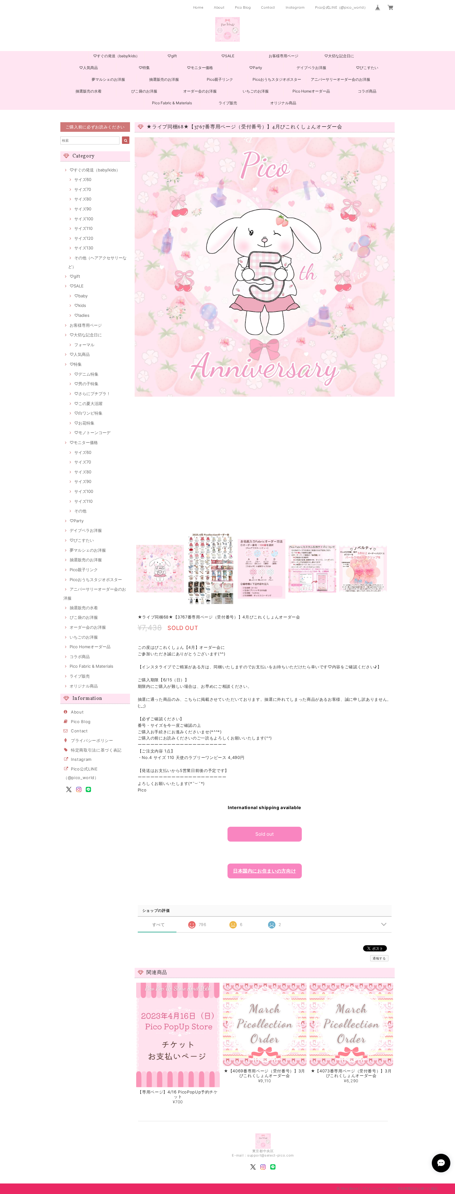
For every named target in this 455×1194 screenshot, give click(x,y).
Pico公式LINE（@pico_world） (341, 7)
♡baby (81, 295)
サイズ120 (83, 238)
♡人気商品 (88, 67)
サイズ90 (82, 208)
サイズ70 (82, 189)
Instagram (295, 7)
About (219, 7)
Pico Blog (243, 7)
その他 (80, 510)
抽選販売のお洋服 (164, 79)
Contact (268, 7)
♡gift (172, 56)
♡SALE (227, 56)
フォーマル (84, 344)
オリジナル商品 (283, 103)
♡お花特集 (84, 422)
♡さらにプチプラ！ (92, 393)
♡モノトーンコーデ (92, 432)
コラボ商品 (367, 91)
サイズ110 (83, 228)
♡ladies (81, 315)
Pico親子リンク (220, 79)
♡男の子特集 (86, 383)
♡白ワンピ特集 (88, 413)
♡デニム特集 (86, 374)
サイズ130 (83, 247)
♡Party (255, 67)
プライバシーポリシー (92, 740)
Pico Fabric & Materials (172, 103)
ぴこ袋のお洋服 (144, 91)
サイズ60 (82, 179)
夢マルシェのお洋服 (108, 79)
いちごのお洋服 (256, 91)
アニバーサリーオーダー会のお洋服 (340, 79)
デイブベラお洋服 (311, 67)
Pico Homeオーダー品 (311, 91)
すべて (158, 925)
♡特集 (144, 67)
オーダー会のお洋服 (200, 91)
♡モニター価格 (200, 67)
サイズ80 (82, 198)
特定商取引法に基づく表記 (96, 750)
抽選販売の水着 (89, 91)
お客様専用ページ (283, 56)
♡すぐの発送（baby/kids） (116, 56)
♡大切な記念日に (339, 56)
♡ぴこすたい (367, 67)
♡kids (80, 305)
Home (198, 7)
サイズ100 (83, 218)
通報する (379, 958)
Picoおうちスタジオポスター (277, 79)
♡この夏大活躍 (88, 403)
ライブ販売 (228, 103)
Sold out (264, 834)
